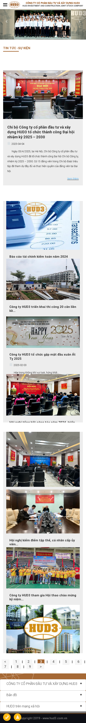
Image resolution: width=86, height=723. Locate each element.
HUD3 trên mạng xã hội (23, 706)
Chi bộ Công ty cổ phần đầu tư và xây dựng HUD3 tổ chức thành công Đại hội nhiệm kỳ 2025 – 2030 (41, 132)
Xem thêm (73, 178)
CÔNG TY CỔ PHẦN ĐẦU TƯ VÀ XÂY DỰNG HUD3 (41, 684)
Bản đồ (11, 695)
